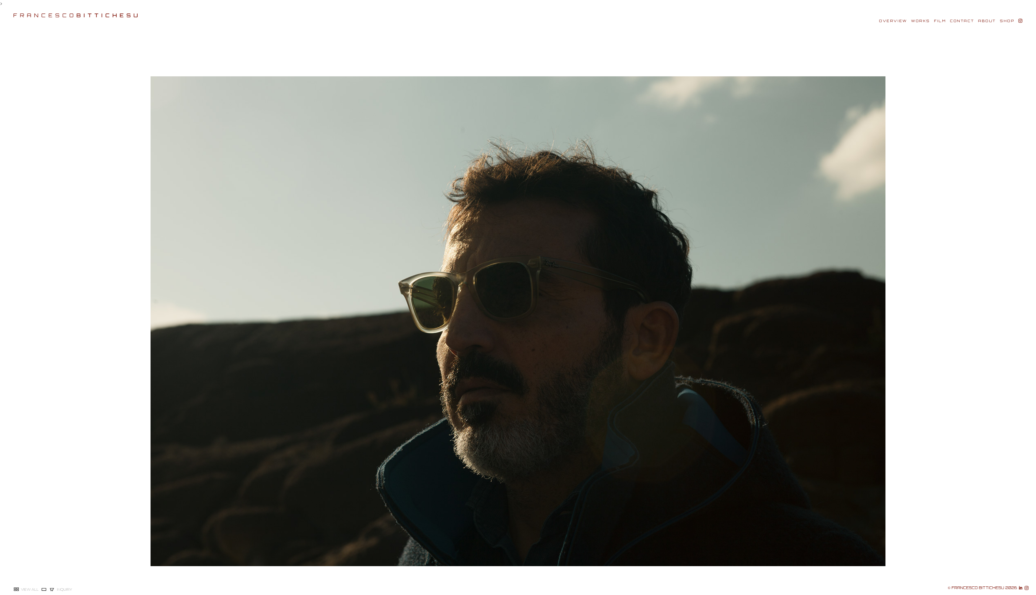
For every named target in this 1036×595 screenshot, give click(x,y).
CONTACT (962, 21)
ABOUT (987, 21)
